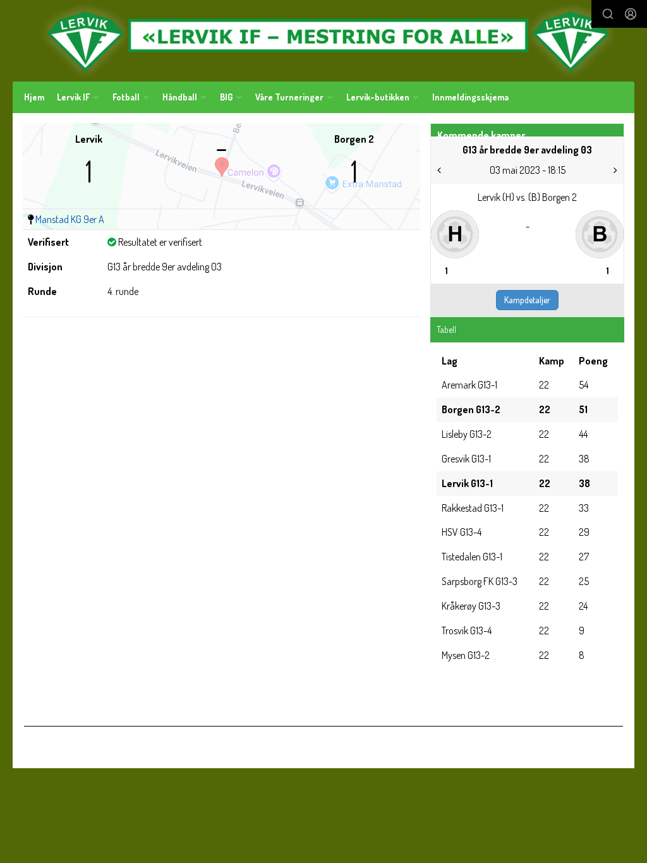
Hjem (34, 97)
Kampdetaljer (527, 299)
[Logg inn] (630, 14)
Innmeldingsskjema (470, 97)
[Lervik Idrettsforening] (323, 40)
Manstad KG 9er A (69, 219)
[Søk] (607, 14)
